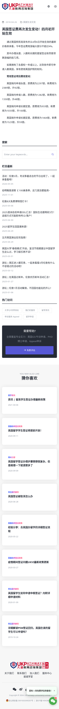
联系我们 (21, 673)
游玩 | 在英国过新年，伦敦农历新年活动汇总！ (26, 277)
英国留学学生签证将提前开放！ (25, 430)
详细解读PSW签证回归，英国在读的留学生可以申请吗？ (29, 629)
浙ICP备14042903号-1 (44, 700)
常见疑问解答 (13, 492)
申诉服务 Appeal (12, 316)
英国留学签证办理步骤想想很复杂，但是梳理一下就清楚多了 (29, 463)
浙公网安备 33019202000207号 (21, 700)
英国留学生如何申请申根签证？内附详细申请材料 (29, 595)
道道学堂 (28, 676)
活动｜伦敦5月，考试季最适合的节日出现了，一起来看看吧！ (28, 177)
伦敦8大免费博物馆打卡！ (15, 201)
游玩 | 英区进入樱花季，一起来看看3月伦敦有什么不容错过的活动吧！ (28, 264)
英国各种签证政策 (15, 426)
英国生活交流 (29, 22)
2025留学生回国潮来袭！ (15, 226)
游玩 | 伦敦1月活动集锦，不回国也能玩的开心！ (27, 288)
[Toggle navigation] (55, 6)
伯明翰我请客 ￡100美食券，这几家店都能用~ (26, 190)
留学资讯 (45, 310)
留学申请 (30, 316)
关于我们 (9, 673)
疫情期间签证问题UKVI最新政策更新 (28, 562)
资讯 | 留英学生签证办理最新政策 (26, 399)
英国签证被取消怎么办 (20, 496)
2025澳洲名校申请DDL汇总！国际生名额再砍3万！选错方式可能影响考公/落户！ (28, 214)
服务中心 (47, 673)
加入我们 (34, 673)
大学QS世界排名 (12, 310)
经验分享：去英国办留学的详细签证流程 (29, 529)
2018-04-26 (11, 22)
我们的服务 (30, 310)
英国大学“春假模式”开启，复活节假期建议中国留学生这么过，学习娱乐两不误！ (28, 250)
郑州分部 (11, 457)
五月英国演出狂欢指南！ (15, 237)
